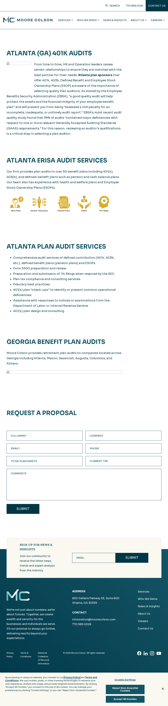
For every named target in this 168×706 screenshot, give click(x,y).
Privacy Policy (72, 677)
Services (143, 591)
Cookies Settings (125, 680)
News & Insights (115, 20)
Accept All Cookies (125, 699)
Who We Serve (147, 599)
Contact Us (157, 5)
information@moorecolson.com (94, 619)
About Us (144, 613)
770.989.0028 (134, 5)
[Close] (162, 688)
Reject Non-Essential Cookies (125, 689)
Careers (143, 621)
